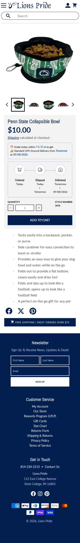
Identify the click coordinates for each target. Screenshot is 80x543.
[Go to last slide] (7, 104)
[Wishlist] (62, 5)
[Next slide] (73, 104)
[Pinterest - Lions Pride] (46, 493)
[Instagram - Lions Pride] (40, 493)
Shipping (13, 138)
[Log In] (67, 5)
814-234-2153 (30, 467)
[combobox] (47, 16)
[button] (18, 105)
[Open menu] (4, 5)
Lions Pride (45, 521)
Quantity (14, 201)
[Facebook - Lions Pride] (33, 493)
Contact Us (52, 467)
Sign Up (40, 381)
